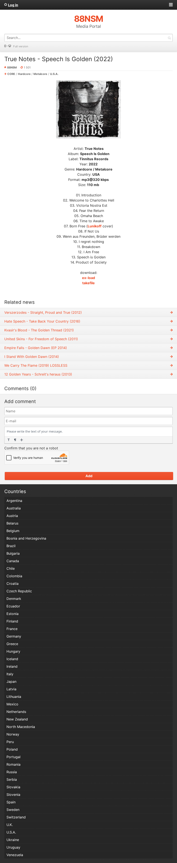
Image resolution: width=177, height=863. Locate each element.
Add (88, 476)
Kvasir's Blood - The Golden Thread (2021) (39, 330)
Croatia (12, 583)
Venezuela (14, 855)
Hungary (13, 651)
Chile (10, 568)
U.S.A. (54, 74)
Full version (20, 46)
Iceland (12, 659)
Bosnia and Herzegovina (26, 538)
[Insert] (21, 440)
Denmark (13, 598)
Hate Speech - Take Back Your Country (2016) (42, 321)
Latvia (11, 689)
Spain (11, 802)
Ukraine (12, 840)
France (11, 629)
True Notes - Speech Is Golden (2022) (58, 59)
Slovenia (13, 794)
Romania (13, 764)
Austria (12, 516)
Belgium (12, 531)
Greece (12, 644)
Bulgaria (13, 553)
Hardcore (24, 74)
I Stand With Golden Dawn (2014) (31, 356)
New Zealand (17, 719)
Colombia (14, 576)
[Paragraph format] (15, 440)
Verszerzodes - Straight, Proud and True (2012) (43, 312)
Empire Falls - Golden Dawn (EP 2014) (35, 348)
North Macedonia (20, 727)
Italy (9, 674)
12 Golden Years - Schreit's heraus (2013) (38, 374)
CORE (11, 74)
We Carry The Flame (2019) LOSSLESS (35, 365)
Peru (10, 742)
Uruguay (13, 847)
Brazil (11, 546)
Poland (12, 749)
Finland (12, 621)
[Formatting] (8, 440)
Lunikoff (94, 226)
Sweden (12, 809)
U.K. (9, 825)
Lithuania (13, 696)
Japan (11, 681)
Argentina (14, 500)
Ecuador (13, 606)
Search (169, 38)
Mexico (12, 704)
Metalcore (40, 74)
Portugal (13, 757)
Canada (12, 561)
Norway (12, 734)
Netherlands (16, 711)
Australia (13, 508)
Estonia (12, 614)
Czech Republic (19, 591)
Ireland (11, 666)
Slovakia (13, 787)
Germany (13, 636)
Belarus (12, 523)
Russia (11, 772)
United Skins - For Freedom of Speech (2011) (41, 339)
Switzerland (16, 817)
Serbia (11, 779)
